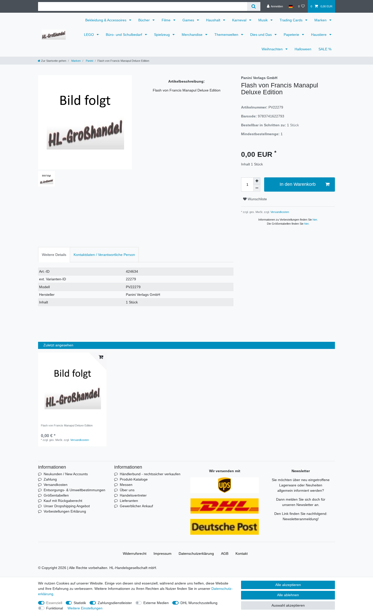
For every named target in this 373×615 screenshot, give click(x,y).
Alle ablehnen (288, 595)
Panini (89, 60)
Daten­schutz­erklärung (196, 553)
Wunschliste (257, 199)
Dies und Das (261, 35)
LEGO (89, 35)
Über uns (127, 490)
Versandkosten (279, 211)
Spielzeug (162, 35)
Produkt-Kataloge (134, 479)
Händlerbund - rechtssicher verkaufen (150, 474)
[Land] (290, 6)
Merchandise (193, 35)
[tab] (54, 254)
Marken (321, 20)
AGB (224, 553)
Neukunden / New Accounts (66, 474)
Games (188, 20)
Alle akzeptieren (288, 585)
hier (315, 219)
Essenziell (54, 603)
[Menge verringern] (256, 188)
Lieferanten (129, 501)
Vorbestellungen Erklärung (65, 511)
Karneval (239, 20)
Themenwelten (226, 35)
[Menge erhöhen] (256, 180)
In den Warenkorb (298, 184)
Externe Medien (156, 603)
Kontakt (241, 553)
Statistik (80, 603)
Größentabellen (56, 495)
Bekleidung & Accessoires (106, 20)
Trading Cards (291, 20)
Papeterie (292, 35)
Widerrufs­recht (134, 553)
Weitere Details (54, 255)
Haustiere (319, 35)
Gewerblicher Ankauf (136, 506)
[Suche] (253, 6)
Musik (263, 20)
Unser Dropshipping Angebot (67, 506)
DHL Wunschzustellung (198, 603)
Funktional (54, 608)
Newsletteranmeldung (300, 519)
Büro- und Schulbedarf (124, 35)
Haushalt (213, 20)
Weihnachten (273, 49)
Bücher (144, 20)
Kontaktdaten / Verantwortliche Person (104, 255)
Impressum (163, 553)
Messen (126, 485)
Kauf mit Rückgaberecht (63, 501)
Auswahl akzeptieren (288, 605)
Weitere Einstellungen (85, 608)
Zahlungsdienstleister (115, 603)
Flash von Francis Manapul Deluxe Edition (67, 425)
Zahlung (50, 479)
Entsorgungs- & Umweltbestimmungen (74, 490)
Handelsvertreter (133, 495)
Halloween (303, 49)
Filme (167, 20)
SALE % (324, 49)
